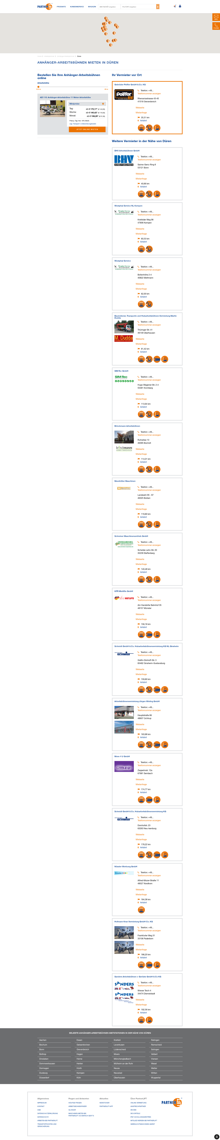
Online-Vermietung (138, 1103)
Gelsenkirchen (83, 1045)
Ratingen (155, 1040)
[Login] (180, 6)
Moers (117, 1054)
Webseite (140, 108)
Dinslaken (43, 1059)
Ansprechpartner (138, 1106)
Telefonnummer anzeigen (149, 94)
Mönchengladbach (122, 1059)
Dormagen (44, 1068)
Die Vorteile (135, 1113)
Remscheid (156, 1045)
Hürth (79, 1068)
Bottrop (42, 1054)
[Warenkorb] (174, 6)
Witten (154, 1073)
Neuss (117, 1068)
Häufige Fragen (75, 1103)
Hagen (80, 1054)
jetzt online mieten (87, 129)
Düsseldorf (44, 1078)
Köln (79, 1078)
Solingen (155, 1050)
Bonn (41, 1050)
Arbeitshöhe (43, 82)
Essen (79, 1040)
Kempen (80, 1073)
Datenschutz (43, 1117)
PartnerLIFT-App (106, 1106)
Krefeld (117, 1040)
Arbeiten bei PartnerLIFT (47, 1120)
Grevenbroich (83, 1050)
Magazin (92, 7)
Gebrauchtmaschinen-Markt (142, 1124)
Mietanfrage (141, 113)
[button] (103, 30)
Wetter (154, 1068)
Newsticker (104, 1103)
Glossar (72, 1110)
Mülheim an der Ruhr (123, 1064)
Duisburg (43, 1073)
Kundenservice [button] (77, 7)
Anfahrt (143, 121)
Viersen (154, 1059)
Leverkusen (119, 1045)
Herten (80, 1064)
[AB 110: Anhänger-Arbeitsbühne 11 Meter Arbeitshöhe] (52, 108)
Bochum (43, 1045)
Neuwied (118, 1073)
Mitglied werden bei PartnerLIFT (143, 1120)
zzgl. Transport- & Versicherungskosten (83, 124)
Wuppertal (156, 1078)
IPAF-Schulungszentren (140, 1117)
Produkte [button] (61, 7)
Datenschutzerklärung (47, 1113)
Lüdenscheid (120, 1050)
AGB (39, 1110)
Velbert (154, 1054)
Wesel (154, 1064)
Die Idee (133, 1110)
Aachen (42, 1040)
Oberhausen (119, 1078)
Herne (79, 1059)
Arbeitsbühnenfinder (77, 1106)
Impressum (41, 1103)
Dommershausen (47, 1064)
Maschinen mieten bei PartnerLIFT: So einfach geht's (81, 1115)
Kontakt (40, 1106)
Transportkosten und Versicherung (46, 1125)
